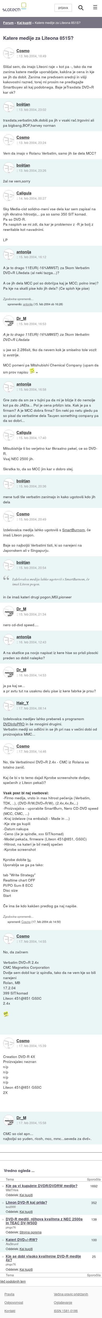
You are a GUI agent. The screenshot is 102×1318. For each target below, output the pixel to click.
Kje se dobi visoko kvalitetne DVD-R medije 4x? (43, 1258)
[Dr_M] (8, 320)
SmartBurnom (73, 529)
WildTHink (12, 1190)
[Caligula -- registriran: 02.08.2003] (8, 195)
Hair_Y (22, 703)
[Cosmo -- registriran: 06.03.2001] (8, 53)
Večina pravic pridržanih (71, 1294)
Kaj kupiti (26, 1195)
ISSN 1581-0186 (66, 1310)
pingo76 (11, 1227)
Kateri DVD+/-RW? (21, 1239)
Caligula (23, 193)
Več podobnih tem (13, 1281)
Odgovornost (13, 1302)
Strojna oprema (31, 1232)
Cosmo (23, 50)
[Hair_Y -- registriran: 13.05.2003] (8, 705)
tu (29, 859)
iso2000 (11, 1207)
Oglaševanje (63, 1302)
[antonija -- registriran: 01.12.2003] (8, 254)
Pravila (9, 1294)
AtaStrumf (12, 1244)
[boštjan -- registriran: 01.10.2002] (8, 106)
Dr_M (21, 318)
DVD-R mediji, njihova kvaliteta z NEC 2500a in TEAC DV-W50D (44, 1220)
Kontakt (9, 1310)
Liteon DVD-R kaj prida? (26, 1202)
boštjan (23, 104)
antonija (23, 252)
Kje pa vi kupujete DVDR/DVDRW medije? (41, 1185)
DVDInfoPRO (14, 723)
